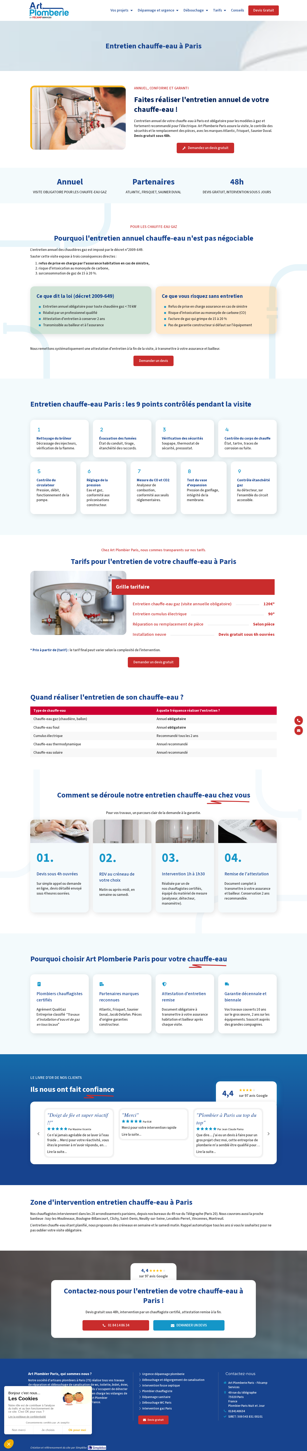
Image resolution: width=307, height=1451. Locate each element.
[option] (79, 1124)
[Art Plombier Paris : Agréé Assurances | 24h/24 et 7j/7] (49, 10)
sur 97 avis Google (253, 1093)
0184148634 (236, 1411)
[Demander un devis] (298, 730)
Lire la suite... (57, 1134)
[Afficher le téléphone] (298, 720)
